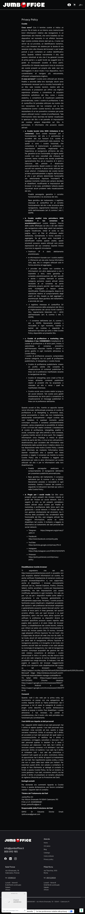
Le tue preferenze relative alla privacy (51, 911)
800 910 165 (11, 851)
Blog (45, 849)
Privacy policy (48, 859)
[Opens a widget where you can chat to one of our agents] (14, 902)
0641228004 (51, 878)
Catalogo (47, 853)
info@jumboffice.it (14, 848)
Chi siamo (47, 846)
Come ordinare (49, 856)
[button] (80, 4)
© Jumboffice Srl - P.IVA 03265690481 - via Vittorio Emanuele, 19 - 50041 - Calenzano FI (36, 901)
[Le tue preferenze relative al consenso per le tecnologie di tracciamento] (81, 910)
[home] (23, 5)
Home (46, 843)
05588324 (12, 878)
